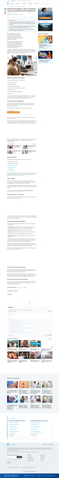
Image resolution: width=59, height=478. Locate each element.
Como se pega (24, 17)
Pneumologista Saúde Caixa (35, 431)
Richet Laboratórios (49, 475)
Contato (41, 460)
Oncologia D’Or (39, 475)
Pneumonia (23, 6)
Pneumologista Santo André (14, 431)
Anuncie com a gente (30, 460)
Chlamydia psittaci (11, 167)
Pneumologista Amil (34, 429)
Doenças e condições (18, 6)
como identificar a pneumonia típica (18, 175)
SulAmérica (43, 475)
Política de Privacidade (30, 458)
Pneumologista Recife (13, 429)
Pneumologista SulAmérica (35, 422)
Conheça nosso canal (44, 444)
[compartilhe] (5, 9)
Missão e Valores (42, 455)
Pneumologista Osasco (13, 433)
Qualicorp (54, 475)
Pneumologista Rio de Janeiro (14, 424)
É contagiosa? (31, 17)
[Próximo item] (36, 17)
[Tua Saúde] (10, 3)
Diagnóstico (14, 17)
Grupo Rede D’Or (34, 471)
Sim (20, 287)
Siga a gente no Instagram (46, 444)
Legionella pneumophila (12, 165)
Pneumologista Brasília (13, 426)
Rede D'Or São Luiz (33, 475)
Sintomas (8, 17)
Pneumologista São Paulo (13, 422)
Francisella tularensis (12, 170)
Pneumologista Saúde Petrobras (36, 433)
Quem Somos (29, 455)
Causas (19, 17)
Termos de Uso (42, 458)
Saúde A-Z (12, 6)
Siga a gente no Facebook (49, 444)
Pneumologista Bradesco (35, 424)
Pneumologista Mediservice (35, 426)
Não (25, 287)
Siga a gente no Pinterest (52, 444)
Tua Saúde (8, 6)
